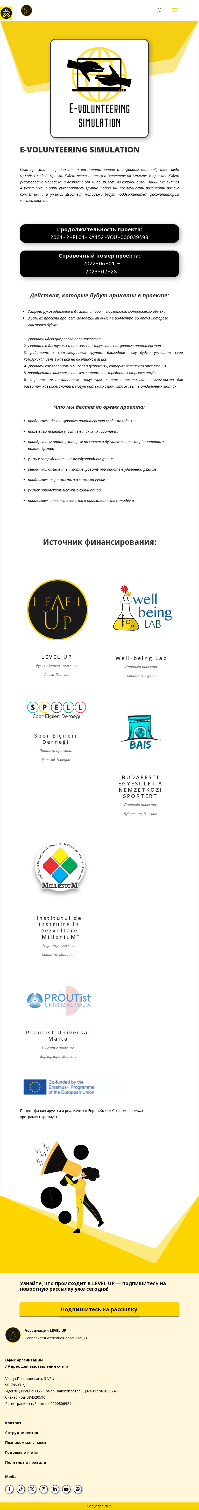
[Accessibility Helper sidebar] (6, 13)
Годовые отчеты (21, 1452)
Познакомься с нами (25, 1442)
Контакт (13, 1422)
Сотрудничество (21, 1432)
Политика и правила (25, 1462)
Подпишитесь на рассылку (99, 1309)
